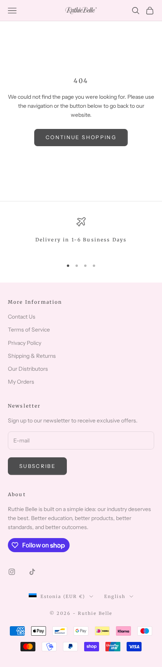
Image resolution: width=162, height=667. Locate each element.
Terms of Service (29, 329)
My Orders (21, 381)
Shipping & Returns (32, 355)
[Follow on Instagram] (12, 572)
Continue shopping (81, 137)
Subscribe (37, 466)
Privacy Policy (24, 342)
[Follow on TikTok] (32, 572)
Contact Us (21, 316)
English (114, 596)
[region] (81, 234)
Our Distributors (28, 368)
